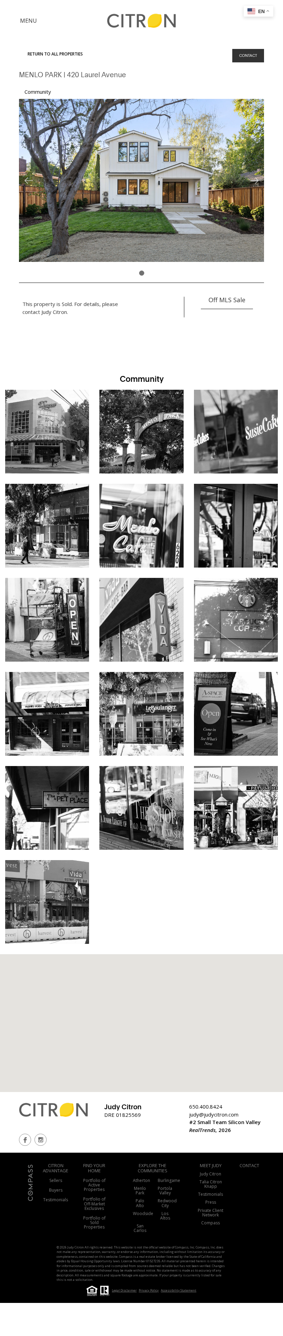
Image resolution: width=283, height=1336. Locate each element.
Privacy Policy (149, 1290)
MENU (28, 20)
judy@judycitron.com (213, 1114)
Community (38, 91)
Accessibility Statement (178, 1290)
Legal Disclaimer (124, 1290)
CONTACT (248, 55)
